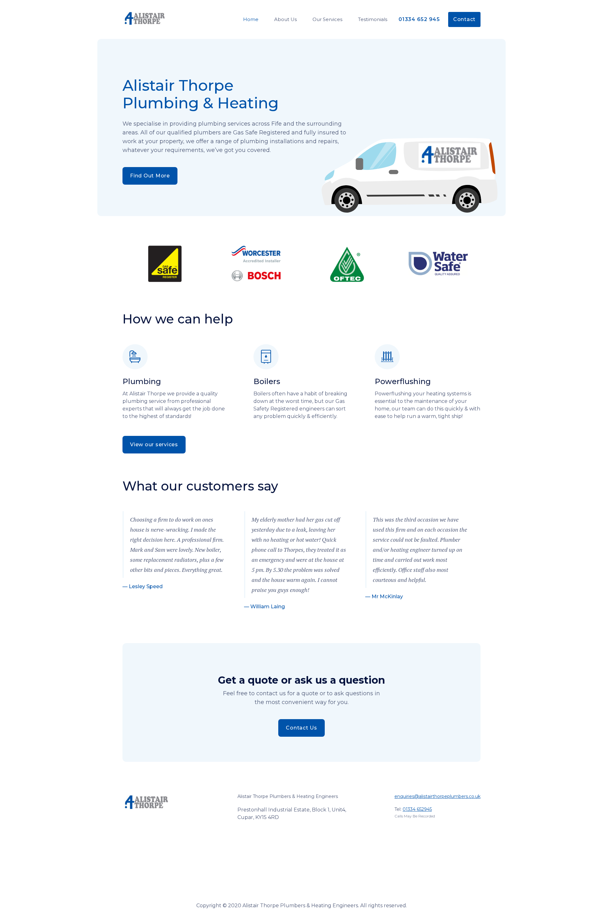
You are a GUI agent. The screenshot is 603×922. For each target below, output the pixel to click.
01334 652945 (417, 809)
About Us (285, 19)
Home (250, 19)
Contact (464, 19)
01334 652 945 (419, 19)
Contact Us (301, 728)
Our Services (327, 19)
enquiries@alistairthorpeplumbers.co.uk (437, 796)
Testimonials (372, 19)
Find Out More (150, 176)
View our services (154, 444)
